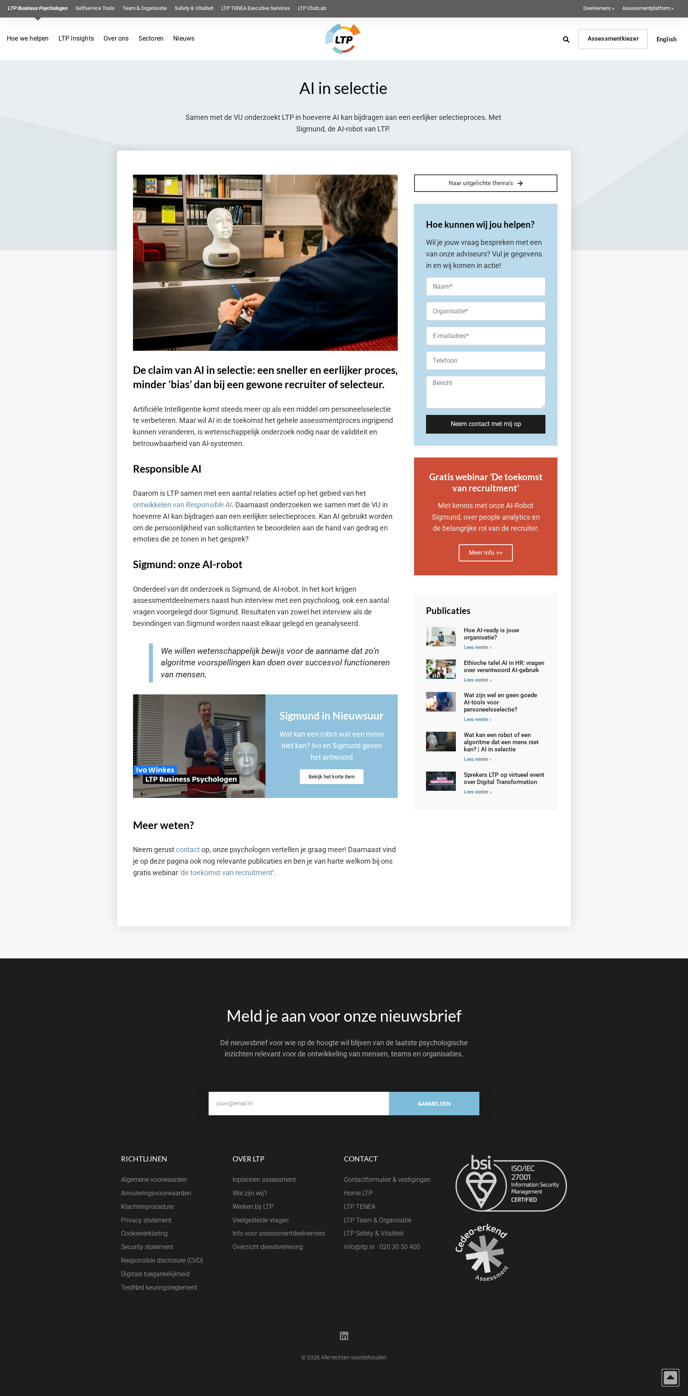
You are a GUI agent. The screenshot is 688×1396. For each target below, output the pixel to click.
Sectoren (151, 38)
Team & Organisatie (145, 8)
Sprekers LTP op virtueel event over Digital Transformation (504, 778)
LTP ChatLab (312, 8)
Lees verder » (478, 647)
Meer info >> (485, 552)
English (666, 39)
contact (188, 849)
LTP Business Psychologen (38, 8)
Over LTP (248, 1158)
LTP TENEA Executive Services (255, 8)
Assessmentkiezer (613, 38)
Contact (361, 1158)
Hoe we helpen (28, 38)
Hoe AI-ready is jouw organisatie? (491, 634)
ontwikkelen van (182, 505)
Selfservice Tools (95, 8)
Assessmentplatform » (648, 8)
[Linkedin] (344, 1336)
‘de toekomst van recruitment (226, 872)
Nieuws (183, 38)
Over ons (116, 38)
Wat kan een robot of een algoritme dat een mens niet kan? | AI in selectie (501, 742)
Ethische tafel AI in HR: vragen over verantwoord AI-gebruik (504, 666)
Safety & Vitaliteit (194, 8)
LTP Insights (76, 38)
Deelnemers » (598, 8)
